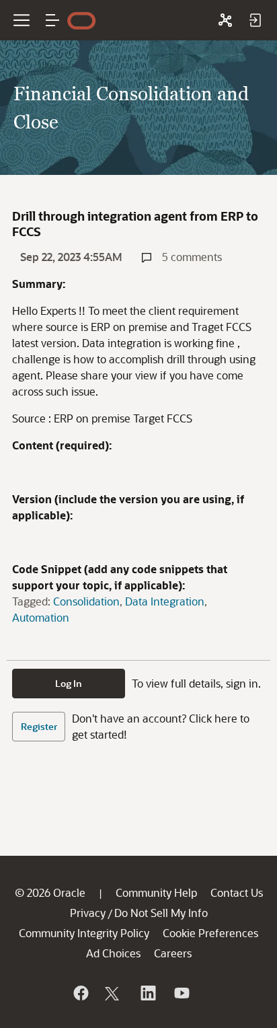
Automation (40, 617)
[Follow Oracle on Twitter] (113, 993)
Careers (173, 953)
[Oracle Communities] (225, 20)
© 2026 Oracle (50, 892)
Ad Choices (113, 953)
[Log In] (255, 20)
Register (39, 726)
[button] (52, 20)
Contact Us (236, 892)
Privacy (88, 913)
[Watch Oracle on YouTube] (181, 993)
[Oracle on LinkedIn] (147, 993)
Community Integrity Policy (84, 933)
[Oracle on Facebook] (80, 993)
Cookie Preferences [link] (210, 933)
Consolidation (86, 601)
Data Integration (164, 601)
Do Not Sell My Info (161, 913)
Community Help (156, 892)
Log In (68, 683)
